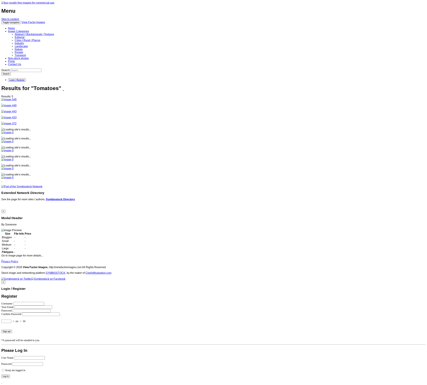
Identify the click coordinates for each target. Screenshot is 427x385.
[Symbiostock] (7, 132)
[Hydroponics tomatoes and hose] (9, 123)
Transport (20, 55)
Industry (19, 43)
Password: (7, 310)
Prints (11, 61)
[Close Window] (1, 382)
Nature (19, 49)
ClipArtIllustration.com (98, 272)
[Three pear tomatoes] (9, 105)
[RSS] (63, 88)
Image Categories (18, 31)
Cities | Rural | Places (27, 40)
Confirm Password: (11, 314)
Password (6, 363)
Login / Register (17, 80)
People (19, 52)
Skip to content (10, 19)
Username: (7, 303)
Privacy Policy (9, 261)
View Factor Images (33, 22)
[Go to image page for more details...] (1, 258)
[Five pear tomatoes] (9, 111)
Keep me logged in (15, 370)
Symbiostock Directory (60, 199)
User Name (7, 357)
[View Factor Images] (27, 2)
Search (5, 70)
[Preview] (1, 102)
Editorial (20, 37)
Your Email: (8, 307)
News (11, 28)
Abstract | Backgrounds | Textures (34, 34)
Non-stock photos (18, 58)
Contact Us (14, 64)
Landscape (21, 46)
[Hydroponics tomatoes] (9, 117)
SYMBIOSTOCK (55, 272)
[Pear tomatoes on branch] (9, 99)
